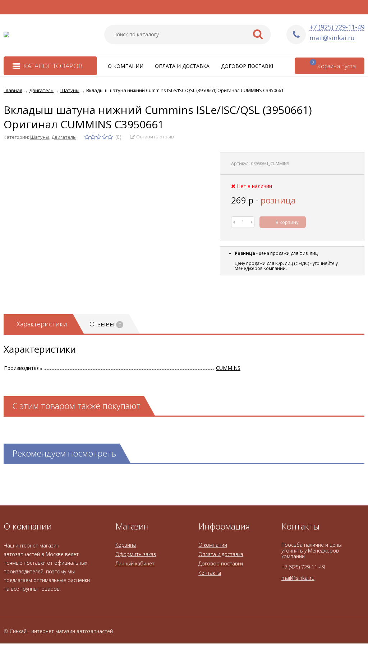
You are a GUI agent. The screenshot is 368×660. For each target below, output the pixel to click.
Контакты (209, 572)
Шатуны (39, 137)
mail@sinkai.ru (332, 38)
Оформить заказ (135, 554)
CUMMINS (228, 368)
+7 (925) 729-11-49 (336, 27)
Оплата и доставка (182, 66)
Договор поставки (248, 66)
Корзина (125, 544)
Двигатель (63, 137)
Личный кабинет (135, 563)
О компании (125, 66)
